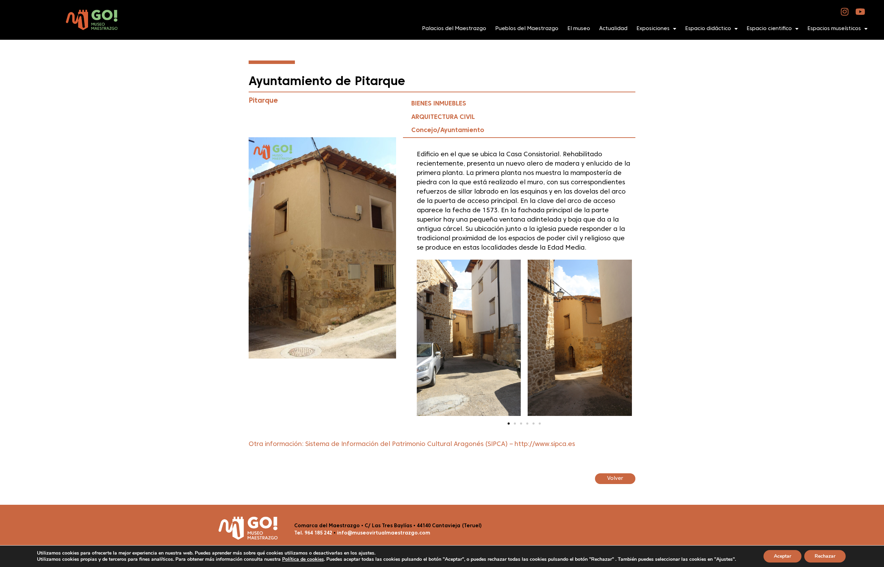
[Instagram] (845, 11)
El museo (578, 28)
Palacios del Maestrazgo (454, 28)
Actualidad (613, 28)
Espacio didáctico (708, 28)
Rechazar (825, 556)
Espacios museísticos (834, 28)
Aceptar (782, 556)
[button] (509, 423)
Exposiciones (653, 28)
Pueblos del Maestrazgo (526, 28)
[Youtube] (860, 11)
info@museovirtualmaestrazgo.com (383, 533)
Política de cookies (303, 559)
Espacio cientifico (769, 28)
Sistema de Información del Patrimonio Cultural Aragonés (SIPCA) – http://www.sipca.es (440, 444)
